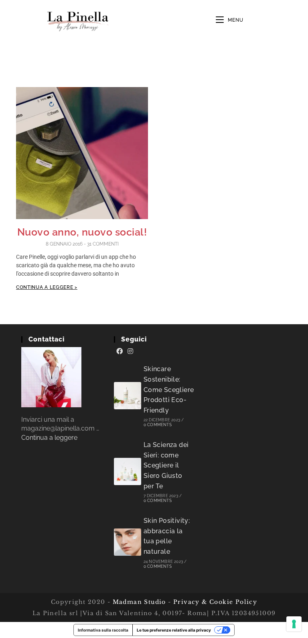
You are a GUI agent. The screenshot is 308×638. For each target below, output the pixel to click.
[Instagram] (130, 351)
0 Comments (158, 425)
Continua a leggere (49, 437)
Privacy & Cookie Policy (215, 601)
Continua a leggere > (46, 287)
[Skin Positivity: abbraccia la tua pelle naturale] (127, 542)
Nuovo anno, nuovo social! (82, 232)
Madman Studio (138, 601)
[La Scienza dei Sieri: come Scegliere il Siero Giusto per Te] (127, 471)
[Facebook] (119, 351)
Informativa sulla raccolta (103, 630)
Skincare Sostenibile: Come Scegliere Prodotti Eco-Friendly (169, 389)
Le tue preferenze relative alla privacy (174, 630)
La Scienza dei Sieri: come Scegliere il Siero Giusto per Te (166, 465)
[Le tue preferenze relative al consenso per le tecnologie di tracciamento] (294, 624)
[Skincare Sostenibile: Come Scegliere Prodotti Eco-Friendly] (127, 395)
